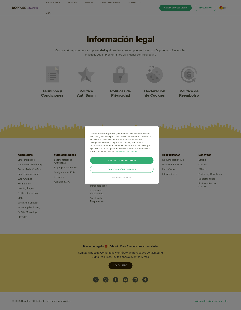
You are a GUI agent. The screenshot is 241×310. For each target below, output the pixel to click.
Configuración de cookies (122, 169)
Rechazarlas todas (121, 178)
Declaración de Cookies (126, 151)
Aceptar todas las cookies (121, 160)
